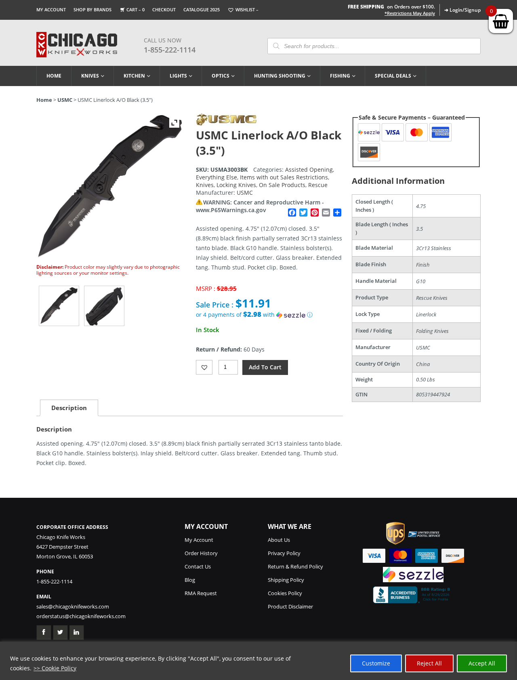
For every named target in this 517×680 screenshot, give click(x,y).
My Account (51, 9)
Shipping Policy (286, 579)
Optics (220, 75)
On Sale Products (282, 185)
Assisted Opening (309, 169)
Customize (376, 663)
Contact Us (198, 566)
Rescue (318, 185)
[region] (258, 661)
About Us (279, 539)
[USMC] (226, 123)
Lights (178, 75)
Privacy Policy (284, 553)
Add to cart (265, 367)
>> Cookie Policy (55, 668)
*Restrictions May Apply (410, 13)
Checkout (164, 9)
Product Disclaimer (290, 606)
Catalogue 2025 (201, 9)
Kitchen (134, 75)
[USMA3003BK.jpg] (59, 306)
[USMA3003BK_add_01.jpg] (104, 306)
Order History (201, 553)
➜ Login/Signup (462, 9)
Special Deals (393, 75)
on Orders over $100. (391, 6)
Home (53, 75)
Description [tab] (69, 408)
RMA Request (201, 593)
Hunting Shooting (279, 75)
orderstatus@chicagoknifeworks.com (81, 616)
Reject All (429, 663)
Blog (190, 579)
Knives (90, 75)
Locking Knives (236, 185)
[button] (269, 315)
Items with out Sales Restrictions (284, 177)
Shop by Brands (92, 9)
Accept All (482, 663)
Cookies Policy (285, 593)
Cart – (135, 9)
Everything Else (216, 177)
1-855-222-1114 (169, 50)
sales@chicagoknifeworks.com (72, 606)
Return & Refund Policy (295, 566)
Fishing (340, 75)
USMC (64, 99)
